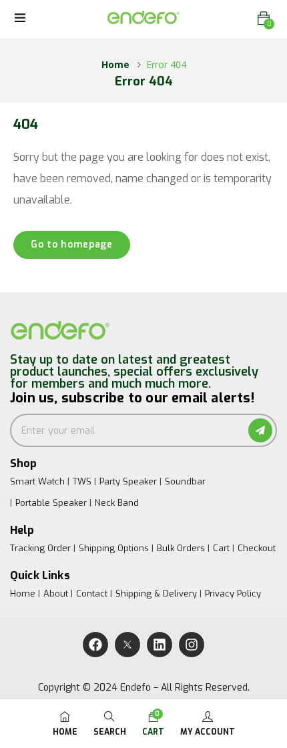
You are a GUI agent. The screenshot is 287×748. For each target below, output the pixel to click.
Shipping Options (114, 548)
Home (115, 64)
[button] (263, 18)
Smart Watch (37, 481)
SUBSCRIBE (260, 430)
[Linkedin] (159, 644)
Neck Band (117, 502)
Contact (91, 593)
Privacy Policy (233, 593)
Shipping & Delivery (156, 593)
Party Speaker (128, 481)
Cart (221, 548)
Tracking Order (40, 548)
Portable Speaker (51, 502)
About (55, 593)
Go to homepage (72, 244)
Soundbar (185, 481)
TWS (82, 481)
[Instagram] (191, 644)
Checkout (257, 548)
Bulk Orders (181, 548)
